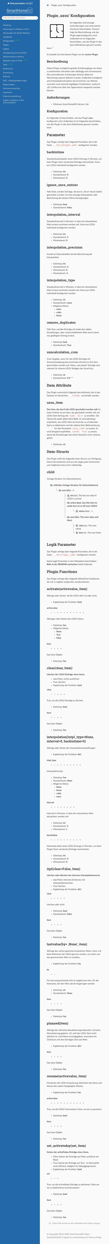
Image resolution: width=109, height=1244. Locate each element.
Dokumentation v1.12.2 (21, 3)
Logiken (6, 49)
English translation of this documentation (13, 101)
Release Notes (9, 85)
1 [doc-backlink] (50, 1223)
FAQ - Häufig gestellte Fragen (15, 81)
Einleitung (7, 25)
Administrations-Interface (13, 57)
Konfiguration (11, 41)
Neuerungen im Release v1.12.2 (16, 29)
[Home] (48, 5)
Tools (8, 64)
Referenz (9, 76)
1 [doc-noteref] (52, 47)
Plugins (6, 45)
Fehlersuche (8, 69)
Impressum (7, 92)
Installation (7, 37)
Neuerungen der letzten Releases (16, 33)
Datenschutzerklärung (12, 96)
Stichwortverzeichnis (11, 88)
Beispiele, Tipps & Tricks (15, 60)
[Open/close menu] (1, 33)
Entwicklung (8, 73)
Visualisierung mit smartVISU (15, 53)
